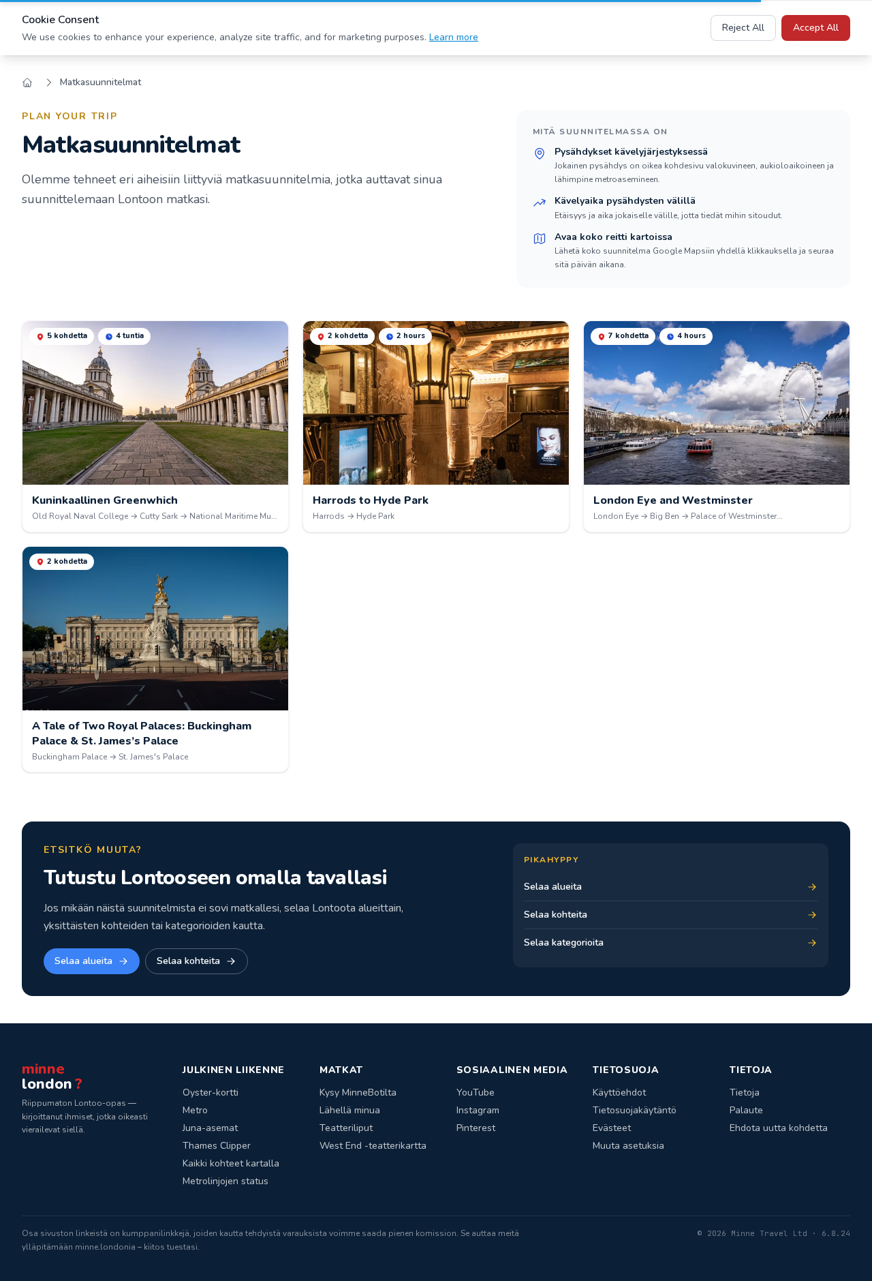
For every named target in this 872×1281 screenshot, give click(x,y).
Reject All (743, 27)
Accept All (816, 27)
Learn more (453, 37)
